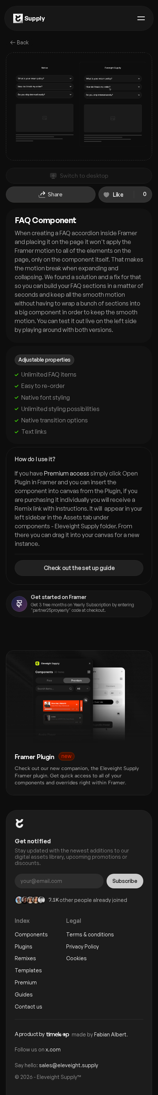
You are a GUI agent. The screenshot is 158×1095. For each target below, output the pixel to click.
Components (31, 934)
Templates (28, 970)
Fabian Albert (110, 1034)
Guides (24, 994)
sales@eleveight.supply (68, 1065)
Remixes (25, 958)
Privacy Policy (82, 946)
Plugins (23, 946)
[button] (125, 194)
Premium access (66, 473)
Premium (26, 982)
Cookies (76, 958)
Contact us (28, 1006)
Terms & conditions (90, 934)
